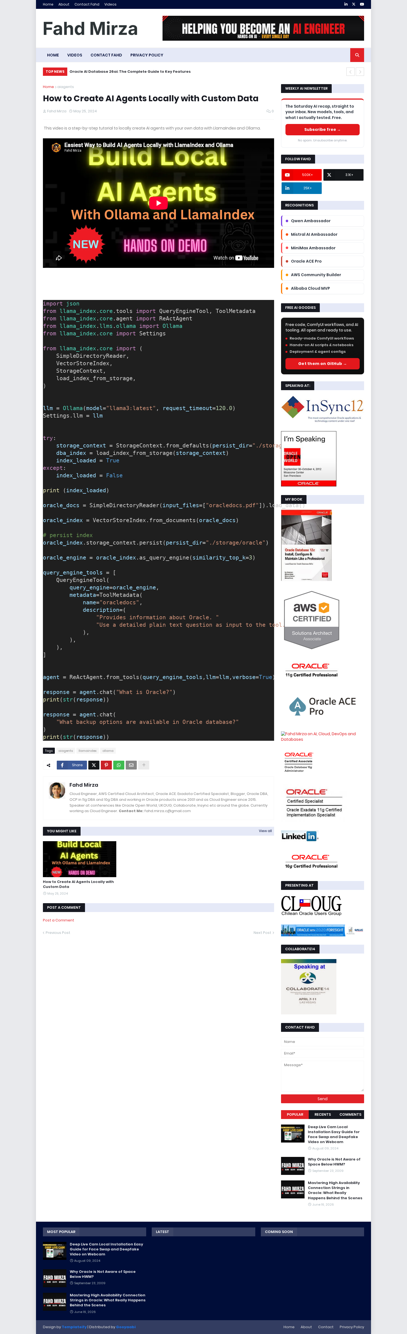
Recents (323, 1114)
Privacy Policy (352, 1327)
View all (265, 830)
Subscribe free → (322, 129)
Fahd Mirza (83, 784)
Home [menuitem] (53, 55)
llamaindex (88, 750)
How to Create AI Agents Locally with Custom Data (78, 884)
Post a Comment (58, 920)
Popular (295, 1114)
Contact (326, 1327)
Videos (110, 4)
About (63, 4)
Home (48, 4)
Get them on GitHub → (322, 363)
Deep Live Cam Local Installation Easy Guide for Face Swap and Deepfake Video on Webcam (334, 1135)
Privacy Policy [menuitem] (146, 55)
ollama (108, 750)
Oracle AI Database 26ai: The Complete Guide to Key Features (130, 71)
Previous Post (58, 932)
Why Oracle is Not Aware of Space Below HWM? (334, 1162)
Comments (350, 1114)
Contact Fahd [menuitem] (106, 55)
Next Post (262, 932)
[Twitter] (93, 765)
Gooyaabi (126, 1327)
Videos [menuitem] (74, 55)
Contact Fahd (86, 4)
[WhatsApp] (118, 765)
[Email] (131, 765)
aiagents (65, 86)
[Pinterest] (106, 765)
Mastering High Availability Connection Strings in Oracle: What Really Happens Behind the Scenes (335, 1190)
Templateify (74, 1327)
